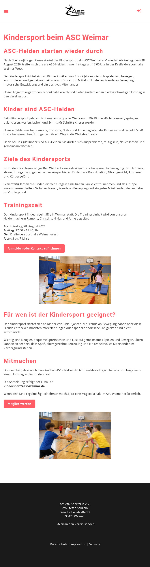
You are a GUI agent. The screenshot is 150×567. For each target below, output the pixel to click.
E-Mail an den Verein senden (75, 524)
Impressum (78, 544)
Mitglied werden (19, 404)
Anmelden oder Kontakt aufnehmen (34, 248)
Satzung (94, 544)
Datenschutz (58, 544)
